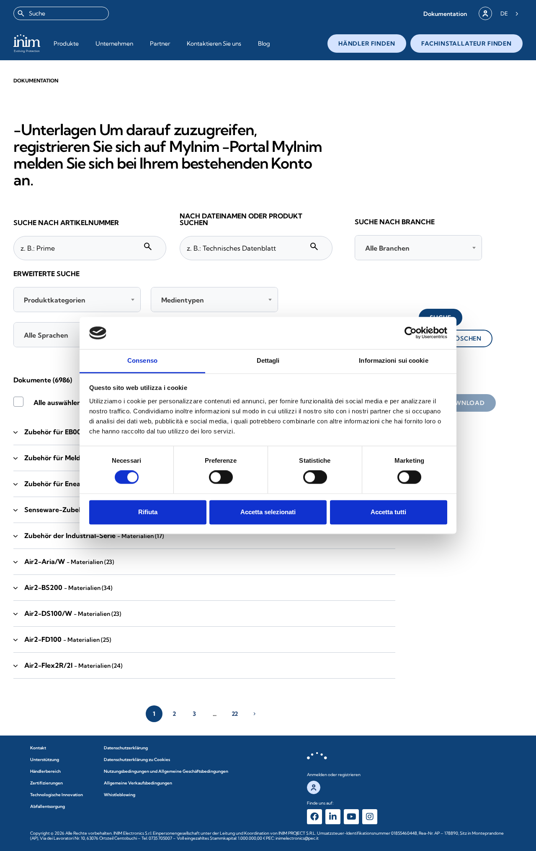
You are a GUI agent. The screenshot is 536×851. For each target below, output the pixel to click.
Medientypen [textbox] (182, 300)
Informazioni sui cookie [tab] (393, 360)
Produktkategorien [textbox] (54, 300)
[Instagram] (369, 816)
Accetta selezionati (268, 511)
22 (235, 714)
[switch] (221, 477)
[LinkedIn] (332, 816)
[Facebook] (314, 816)
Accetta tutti (388, 511)
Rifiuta (147, 511)
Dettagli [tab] (268, 360)
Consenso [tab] (142, 360)
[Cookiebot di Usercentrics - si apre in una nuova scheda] (410, 333)
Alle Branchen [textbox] (387, 248)
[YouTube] (351, 816)
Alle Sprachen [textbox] (46, 335)
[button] (445, 13)
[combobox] (61, 13)
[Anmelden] (485, 13)
